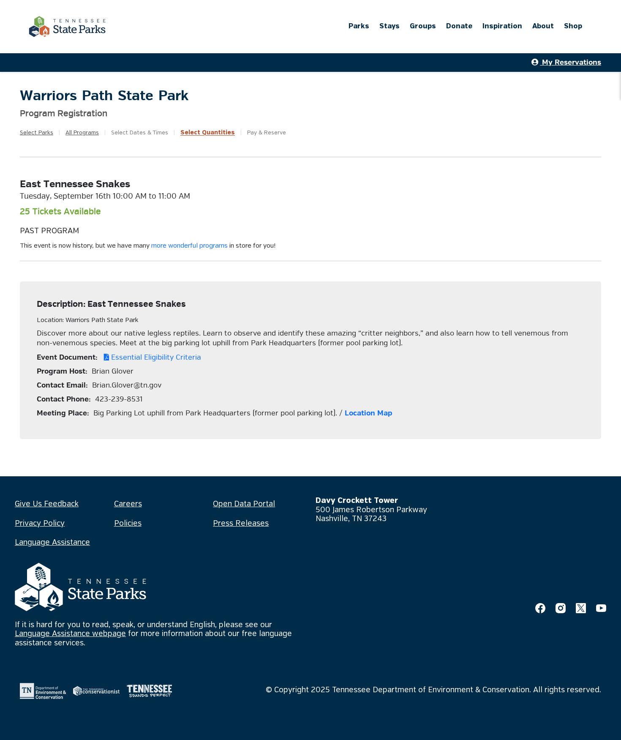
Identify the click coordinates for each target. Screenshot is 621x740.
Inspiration (502, 26)
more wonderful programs (189, 246)
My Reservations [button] (570, 62)
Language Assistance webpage (70, 634)
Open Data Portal (244, 504)
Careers (128, 504)
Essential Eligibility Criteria (155, 357)
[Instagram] (561, 608)
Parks (359, 26)
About (543, 26)
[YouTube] (601, 608)
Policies (128, 523)
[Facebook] (540, 608)
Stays (389, 26)
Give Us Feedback (47, 504)
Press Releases (241, 523)
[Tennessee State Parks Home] (67, 27)
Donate (459, 26)
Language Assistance (52, 542)
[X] (581, 608)
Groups (423, 26)
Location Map (368, 413)
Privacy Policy (40, 523)
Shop (573, 26)
